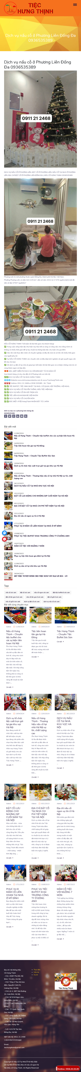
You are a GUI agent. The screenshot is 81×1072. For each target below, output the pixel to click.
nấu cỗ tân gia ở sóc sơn (34, 597)
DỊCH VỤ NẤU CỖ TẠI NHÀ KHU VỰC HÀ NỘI (34, 486)
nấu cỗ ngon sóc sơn (41, 593)
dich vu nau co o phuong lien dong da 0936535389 (19, 412)
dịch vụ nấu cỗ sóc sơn (51, 602)
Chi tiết (9, 687)
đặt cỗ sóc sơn (25, 593)
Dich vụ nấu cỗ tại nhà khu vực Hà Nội (30, 566)
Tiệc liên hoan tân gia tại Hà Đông (29, 446)
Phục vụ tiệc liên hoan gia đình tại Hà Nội (32, 556)
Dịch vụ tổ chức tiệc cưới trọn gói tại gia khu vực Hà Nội (38, 466)
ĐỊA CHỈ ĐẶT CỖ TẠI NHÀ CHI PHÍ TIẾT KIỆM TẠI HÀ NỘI (39, 506)
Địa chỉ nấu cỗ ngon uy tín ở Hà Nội (29, 516)
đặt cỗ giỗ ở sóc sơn (54, 597)
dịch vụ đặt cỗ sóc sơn (32, 602)
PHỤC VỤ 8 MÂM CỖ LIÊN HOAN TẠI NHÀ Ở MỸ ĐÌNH (38, 526)
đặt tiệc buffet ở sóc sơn (61, 593)
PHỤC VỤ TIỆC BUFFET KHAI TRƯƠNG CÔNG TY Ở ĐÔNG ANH (41, 536)
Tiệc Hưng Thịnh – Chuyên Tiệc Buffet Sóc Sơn (34, 456)
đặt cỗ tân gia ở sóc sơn (14, 597)
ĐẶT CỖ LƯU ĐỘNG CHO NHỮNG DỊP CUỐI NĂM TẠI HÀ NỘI (41, 496)
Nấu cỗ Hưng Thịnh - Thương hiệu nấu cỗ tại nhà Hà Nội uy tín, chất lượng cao (43, 477)
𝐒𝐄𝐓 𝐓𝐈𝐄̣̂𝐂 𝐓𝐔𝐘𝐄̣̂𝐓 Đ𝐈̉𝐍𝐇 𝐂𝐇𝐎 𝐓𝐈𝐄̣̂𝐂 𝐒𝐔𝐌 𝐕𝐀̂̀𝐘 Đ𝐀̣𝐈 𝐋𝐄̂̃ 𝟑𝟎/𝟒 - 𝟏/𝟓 (40, 576)
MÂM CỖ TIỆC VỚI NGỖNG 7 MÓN (29, 546)
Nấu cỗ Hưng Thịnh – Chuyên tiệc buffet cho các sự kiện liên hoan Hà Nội (44, 437)
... (11, 683)
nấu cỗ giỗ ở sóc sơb (13, 602)
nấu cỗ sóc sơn (11, 593)
